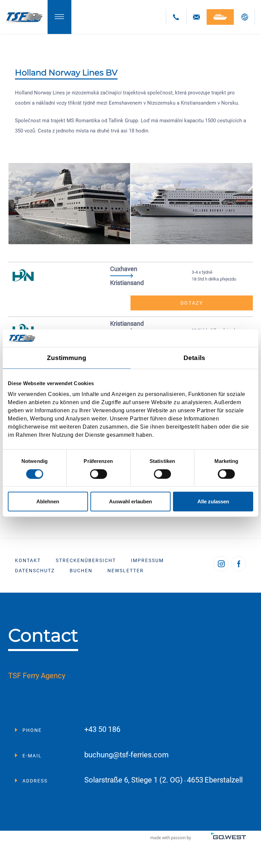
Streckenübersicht (86, 560)
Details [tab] (194, 357)
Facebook (238, 564)
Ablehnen (47, 501)
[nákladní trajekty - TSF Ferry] (24, 17)
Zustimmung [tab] (67, 357)
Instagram (221, 564)
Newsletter (125, 570)
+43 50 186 (102, 730)
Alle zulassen (213, 501)
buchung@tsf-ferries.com (126, 755)
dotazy (191, 303)
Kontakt (28, 560)
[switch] (98, 474)
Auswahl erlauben (130, 501)
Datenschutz (35, 570)
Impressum (147, 560)
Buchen (81, 570)
